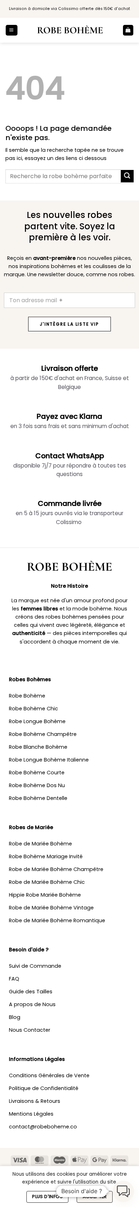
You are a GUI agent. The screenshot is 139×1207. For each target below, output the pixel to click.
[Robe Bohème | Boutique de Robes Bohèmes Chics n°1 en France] (70, 30)
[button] (11, 30)
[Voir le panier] (128, 30)
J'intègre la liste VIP (69, 324)
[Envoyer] (127, 176)
